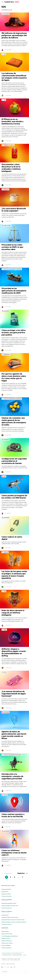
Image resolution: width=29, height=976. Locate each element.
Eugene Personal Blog (10, 963)
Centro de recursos (5, 959)
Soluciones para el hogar (8, 885)
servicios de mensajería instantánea (12, 269)
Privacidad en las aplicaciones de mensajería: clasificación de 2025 (14, 290)
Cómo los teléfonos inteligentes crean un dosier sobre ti (14, 852)
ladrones (5, 552)
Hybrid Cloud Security (6, 940)
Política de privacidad (6, 953)
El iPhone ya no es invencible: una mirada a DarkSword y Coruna (12, 121)
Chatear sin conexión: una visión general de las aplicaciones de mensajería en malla (14, 421)
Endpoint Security (5, 938)
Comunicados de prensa (15, 959)
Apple (4, 629)
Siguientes (21, 873)
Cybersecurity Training (6, 943)
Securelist (3, 963)
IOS (4, 54)
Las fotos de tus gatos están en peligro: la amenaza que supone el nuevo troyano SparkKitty (14, 574)
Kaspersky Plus (4, 891)
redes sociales (7, 225)
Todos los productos (6, 908)
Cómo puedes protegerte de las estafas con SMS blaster (14, 496)
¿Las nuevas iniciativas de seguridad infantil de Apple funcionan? (14, 693)
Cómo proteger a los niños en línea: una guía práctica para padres (14, 332)
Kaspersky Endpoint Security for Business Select (12, 919)
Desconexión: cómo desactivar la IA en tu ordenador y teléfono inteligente (11, 167)
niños (4, 672)
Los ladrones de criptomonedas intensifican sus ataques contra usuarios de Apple (14, 76)
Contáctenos (3, 958)
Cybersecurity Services (6, 933)
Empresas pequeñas (6, 899)
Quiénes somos (10, 958)
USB (4, 591)
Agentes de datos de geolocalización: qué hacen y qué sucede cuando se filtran (14, 734)
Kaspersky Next (5, 915)
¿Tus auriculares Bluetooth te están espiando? (14, 209)
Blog (19, 958)
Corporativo (4, 927)
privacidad (6, 13)
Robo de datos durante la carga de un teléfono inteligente (13, 612)
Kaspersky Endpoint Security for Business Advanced (13, 922)
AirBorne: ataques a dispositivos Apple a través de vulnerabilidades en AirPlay (14, 652)
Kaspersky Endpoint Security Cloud (9, 905)
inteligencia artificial (8, 145)
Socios (15, 958)
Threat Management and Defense (9, 936)
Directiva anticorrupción (16, 953)
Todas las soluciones (6, 896)
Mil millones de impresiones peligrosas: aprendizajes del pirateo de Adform (14, 35)
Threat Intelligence (6, 945)
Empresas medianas (6, 911)
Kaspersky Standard (6, 889)
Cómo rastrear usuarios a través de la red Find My (13, 815)
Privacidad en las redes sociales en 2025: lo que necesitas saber (12, 247)
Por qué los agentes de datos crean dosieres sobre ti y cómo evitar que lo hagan (14, 377)
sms (4, 476)
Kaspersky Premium (6, 894)
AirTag (5, 794)
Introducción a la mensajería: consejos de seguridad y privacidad (12, 776)
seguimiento (6, 354)
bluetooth (6, 189)
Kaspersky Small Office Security (8, 903)
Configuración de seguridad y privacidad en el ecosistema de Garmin (14, 461)
